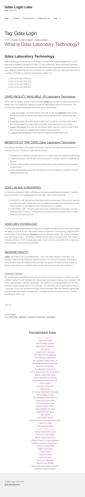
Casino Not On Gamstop (45, 346)
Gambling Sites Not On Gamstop (45, 363)
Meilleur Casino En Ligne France (45, 443)
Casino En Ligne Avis (45, 460)
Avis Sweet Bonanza (45, 426)
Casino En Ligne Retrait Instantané (45, 466)
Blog (55, 18)
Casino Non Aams (45, 340)
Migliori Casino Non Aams (45, 375)
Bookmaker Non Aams (45, 411)
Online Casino (45, 383)
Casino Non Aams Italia (45, 400)
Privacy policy (28, 18)
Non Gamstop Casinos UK (45, 357)
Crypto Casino (45, 451)
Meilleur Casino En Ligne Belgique (45, 440)
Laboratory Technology (37, 317)
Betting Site (45, 389)
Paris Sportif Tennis (45, 417)
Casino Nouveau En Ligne (45, 431)
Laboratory (23, 317)
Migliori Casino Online (45, 406)
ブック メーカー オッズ (45, 429)
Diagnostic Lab (44, 18)
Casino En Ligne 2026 (45, 446)
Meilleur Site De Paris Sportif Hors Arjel (45, 420)
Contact (16, 18)
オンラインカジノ (45, 337)
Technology (50, 317)
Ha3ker (30, 40)
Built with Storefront (12, 484)
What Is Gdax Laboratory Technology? (42, 44)
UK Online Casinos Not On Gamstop (45, 372)
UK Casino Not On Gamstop (45, 354)
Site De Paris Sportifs (45, 463)
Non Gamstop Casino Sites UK (45, 360)
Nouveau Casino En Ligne (45, 468)
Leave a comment (41, 40)
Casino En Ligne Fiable (45, 403)
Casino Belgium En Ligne (45, 409)
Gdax (7, 18)
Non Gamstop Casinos (45, 343)
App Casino (45, 414)
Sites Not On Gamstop (45, 366)
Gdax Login (13, 317)
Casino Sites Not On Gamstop (45, 377)
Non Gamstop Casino (45, 394)
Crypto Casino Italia (45, 448)
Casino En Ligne (45, 423)
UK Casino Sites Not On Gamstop (45, 392)
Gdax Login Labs (18, 6)
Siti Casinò (45, 349)
